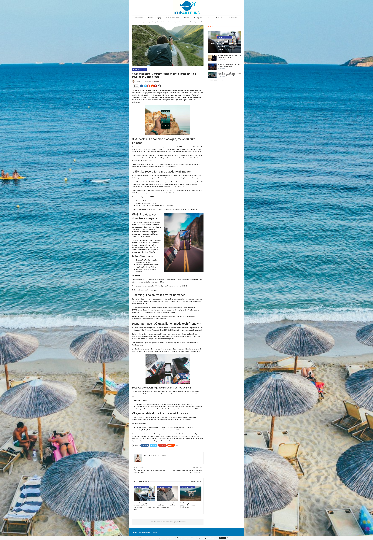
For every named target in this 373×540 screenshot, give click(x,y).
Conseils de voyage (155, 18)
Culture (186, 18)
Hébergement (198, 18)
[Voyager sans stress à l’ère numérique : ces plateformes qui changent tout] (167, 493)
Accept (222, 538)
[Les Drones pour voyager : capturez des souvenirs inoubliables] (190, 493)
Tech (209, 18)
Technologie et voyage (140, 69)
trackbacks (168, 522)
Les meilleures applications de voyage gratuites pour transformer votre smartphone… (224, 43)
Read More (230, 538)
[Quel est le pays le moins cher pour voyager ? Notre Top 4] (212, 67)
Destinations (139, 18)
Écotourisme (232, 18)
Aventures (219, 18)
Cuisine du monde (172, 18)
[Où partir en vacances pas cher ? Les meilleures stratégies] (212, 58)
